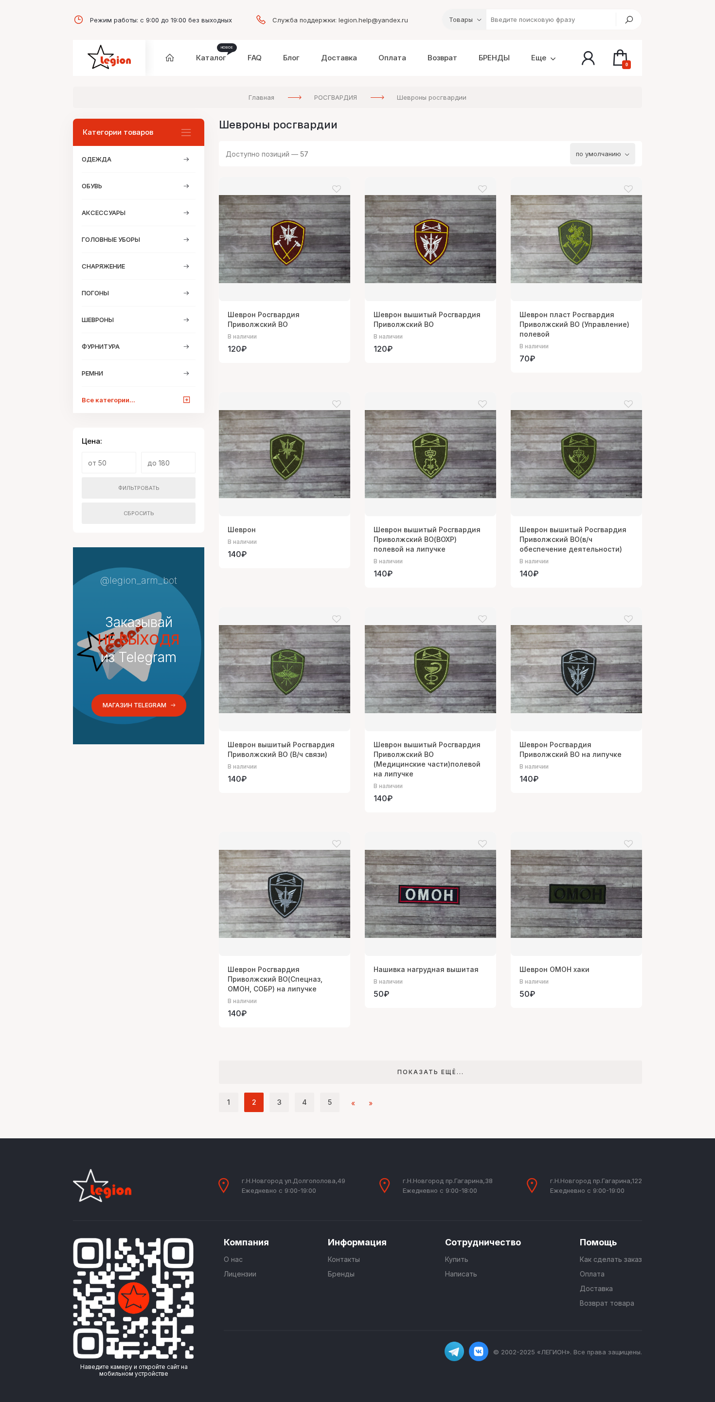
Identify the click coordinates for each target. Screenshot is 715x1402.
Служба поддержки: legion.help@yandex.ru (340, 20)
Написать (461, 1274)
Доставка (596, 1288)
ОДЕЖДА (96, 159)
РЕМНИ (92, 373)
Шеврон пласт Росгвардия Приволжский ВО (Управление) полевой (574, 324)
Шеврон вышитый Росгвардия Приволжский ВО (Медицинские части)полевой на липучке (427, 759)
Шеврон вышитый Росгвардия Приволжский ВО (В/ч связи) (281, 749)
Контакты (344, 1259)
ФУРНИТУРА (101, 346)
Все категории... (108, 400)
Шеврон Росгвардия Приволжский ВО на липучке (570, 749)
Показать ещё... (430, 1072)
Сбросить (139, 513)
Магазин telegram (134, 705)
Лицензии (240, 1274)
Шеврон (242, 529)
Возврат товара (607, 1303)
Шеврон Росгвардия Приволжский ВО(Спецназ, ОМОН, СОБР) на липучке (275, 979)
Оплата (592, 1274)
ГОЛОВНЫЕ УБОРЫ (111, 239)
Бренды (341, 1274)
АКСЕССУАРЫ (103, 212)
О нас (233, 1259)
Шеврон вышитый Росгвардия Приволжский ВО (427, 319)
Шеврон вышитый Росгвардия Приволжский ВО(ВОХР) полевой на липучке (427, 539)
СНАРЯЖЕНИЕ (103, 266)
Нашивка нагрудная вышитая (426, 969)
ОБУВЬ (92, 186)
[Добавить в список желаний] (336, 189)
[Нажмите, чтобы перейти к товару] (284, 239)
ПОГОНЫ (95, 293)
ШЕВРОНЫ (98, 320)
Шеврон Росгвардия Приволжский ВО (264, 319)
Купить (456, 1259)
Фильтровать (139, 488)
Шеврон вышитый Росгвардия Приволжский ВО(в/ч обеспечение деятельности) (572, 539)
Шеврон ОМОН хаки (554, 969)
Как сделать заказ (611, 1259)
